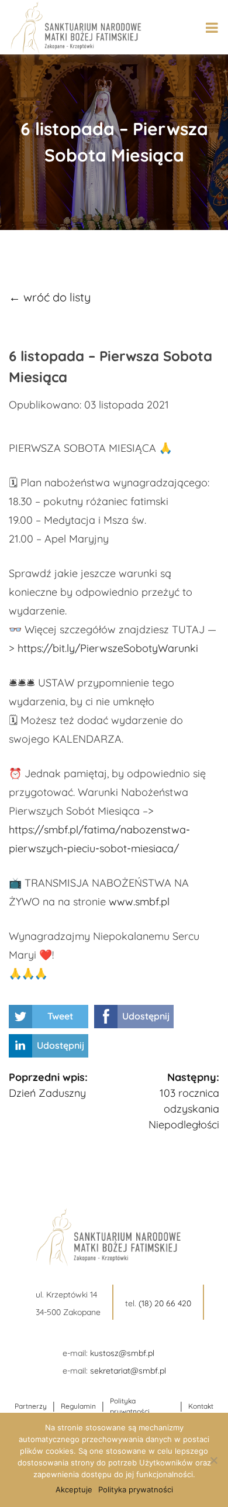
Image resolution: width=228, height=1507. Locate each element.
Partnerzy (31, 1406)
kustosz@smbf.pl (122, 1353)
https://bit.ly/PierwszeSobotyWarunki (108, 648)
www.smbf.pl (139, 901)
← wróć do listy (50, 297)
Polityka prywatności (130, 1406)
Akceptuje (74, 1489)
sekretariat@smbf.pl (128, 1370)
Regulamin (78, 1406)
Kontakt (200, 1406)
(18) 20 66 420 (165, 1303)
